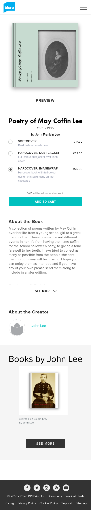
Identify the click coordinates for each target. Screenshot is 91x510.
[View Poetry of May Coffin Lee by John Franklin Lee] (45, 55)
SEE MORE (45, 444)
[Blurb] (8, 9)
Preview (45, 100)
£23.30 (77, 153)
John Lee (39, 326)
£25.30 (77, 169)
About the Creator (29, 312)
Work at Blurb (75, 496)
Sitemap (81, 503)
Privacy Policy (26, 503)
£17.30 (78, 142)
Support (66, 503)
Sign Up (66, 7)
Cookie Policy (49, 503)
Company (55, 496)
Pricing (9, 503)
